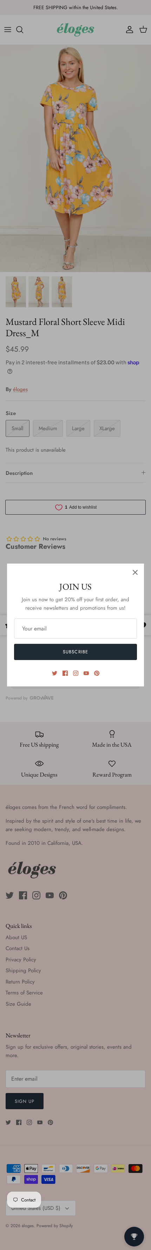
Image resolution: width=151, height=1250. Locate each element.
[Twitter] (54, 673)
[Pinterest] (96, 673)
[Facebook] (65, 673)
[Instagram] (75, 673)
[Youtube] (86, 673)
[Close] (135, 572)
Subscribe (75, 651)
